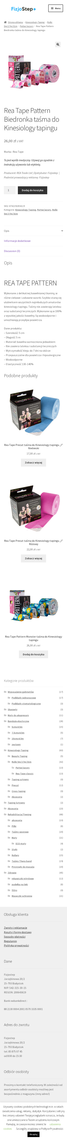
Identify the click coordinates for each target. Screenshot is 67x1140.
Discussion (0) (12, 251)
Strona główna (15, 22)
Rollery (15, 855)
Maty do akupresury (18, 715)
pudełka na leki (20, 884)
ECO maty (21, 843)
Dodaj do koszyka (32, 190)
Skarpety (12, 709)
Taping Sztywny (16, 802)
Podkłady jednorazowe (24, 697)
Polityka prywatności (16, 945)
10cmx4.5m (18, 738)
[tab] (33, 231)
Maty (14, 837)
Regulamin (10, 941)
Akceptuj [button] (33, 1134)
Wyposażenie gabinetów (21, 691)
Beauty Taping (19, 756)
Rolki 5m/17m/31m (21, 761)
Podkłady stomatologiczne (26, 703)
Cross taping (18, 791)
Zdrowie (12, 872)
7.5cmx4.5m (18, 732)
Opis (6, 231)
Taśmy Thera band (22, 861)
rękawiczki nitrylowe (23, 878)
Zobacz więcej (33, 462)
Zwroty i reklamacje (15, 927)
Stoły (14, 849)
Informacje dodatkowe (17, 241)
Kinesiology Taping (35, 22)
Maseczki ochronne (22, 895)
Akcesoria (17, 796)
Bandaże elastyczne (18, 721)
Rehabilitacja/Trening (19, 814)
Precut (15, 785)
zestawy (16, 744)
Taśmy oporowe (20, 831)
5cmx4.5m (17, 726)
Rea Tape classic (25, 773)
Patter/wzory (27, 26)
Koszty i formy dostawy (17, 932)
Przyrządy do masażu (23, 866)
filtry (14, 890)
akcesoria (17, 820)
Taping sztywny (20, 779)
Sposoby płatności (14, 936)
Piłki (14, 826)
